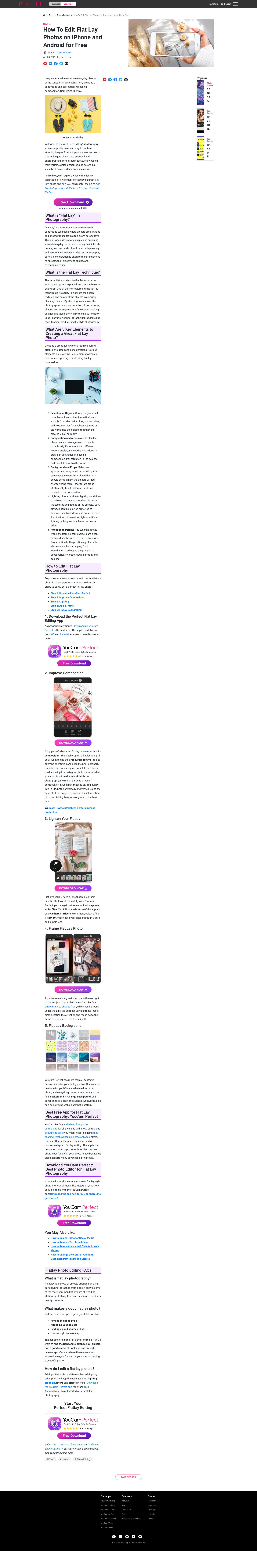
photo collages (81, 1136)
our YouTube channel (71, 1444)
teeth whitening (63, 1136)
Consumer (68, 4)
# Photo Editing (82, 1459)
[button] (225, 4)
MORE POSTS (128, 1477)
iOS (52, 634)
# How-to (64, 1459)
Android (64, 634)
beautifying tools (54, 1132)
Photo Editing (63, 15)
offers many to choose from (60, 1006)
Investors (213, 4)
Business (56, 4)
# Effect (50, 1459)
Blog (51, 15)
